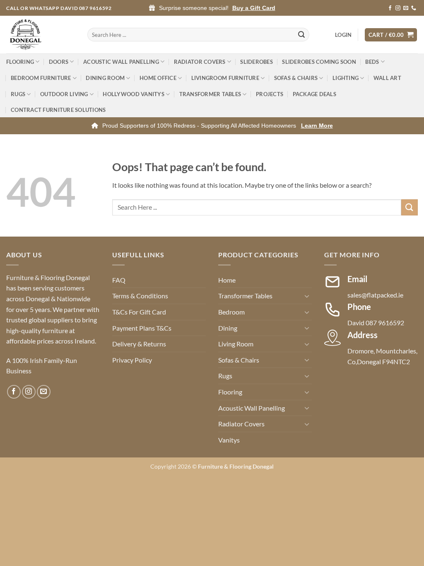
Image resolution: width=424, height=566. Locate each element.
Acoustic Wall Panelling (121, 61)
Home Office (158, 78)
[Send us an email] (405, 8)
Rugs (18, 94)
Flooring (20, 61)
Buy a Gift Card (253, 8)
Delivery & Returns (139, 344)
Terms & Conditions (140, 296)
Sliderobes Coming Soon (319, 61)
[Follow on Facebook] (390, 8)
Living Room (235, 344)
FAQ (118, 280)
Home (227, 280)
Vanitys (229, 440)
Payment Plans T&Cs (141, 328)
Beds (372, 61)
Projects (269, 94)
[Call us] (413, 8)
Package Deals (314, 94)
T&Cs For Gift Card (139, 312)
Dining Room (105, 78)
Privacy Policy (132, 360)
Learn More (317, 125)
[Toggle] (307, 296)
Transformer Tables (210, 94)
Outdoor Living (64, 94)
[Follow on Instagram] (397, 8)
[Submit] (301, 35)
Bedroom (231, 312)
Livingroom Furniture (225, 78)
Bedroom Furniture (41, 78)
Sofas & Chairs (296, 78)
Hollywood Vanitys (133, 94)
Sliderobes (256, 61)
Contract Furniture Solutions (58, 109)
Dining (227, 328)
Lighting (345, 78)
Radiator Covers (200, 61)
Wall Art (387, 78)
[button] (343, 34)
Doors (58, 61)
